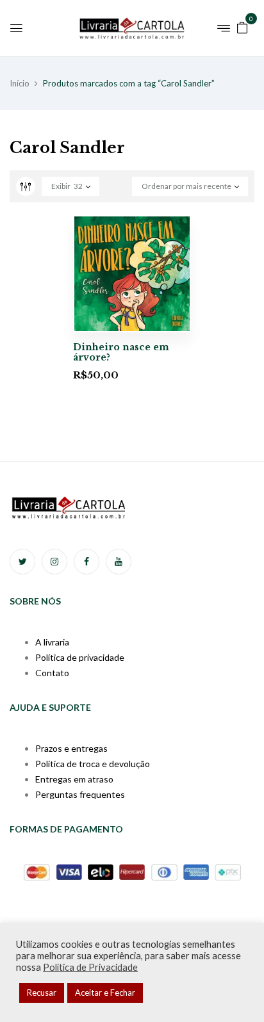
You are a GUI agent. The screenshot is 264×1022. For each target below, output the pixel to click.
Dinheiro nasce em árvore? (121, 352)
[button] (242, 26)
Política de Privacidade (90, 967)
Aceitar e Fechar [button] (105, 992)
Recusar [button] (41, 992)
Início (19, 83)
